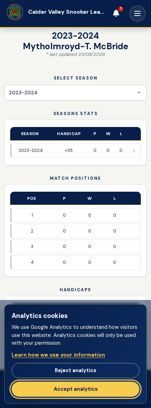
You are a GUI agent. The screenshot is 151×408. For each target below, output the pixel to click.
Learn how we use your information (58, 354)
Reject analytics (75, 370)
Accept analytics (76, 389)
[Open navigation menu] (137, 13)
